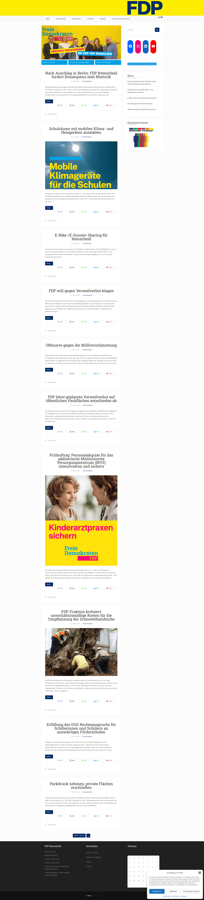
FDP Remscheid (96, 896)
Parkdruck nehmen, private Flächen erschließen (81, 785)
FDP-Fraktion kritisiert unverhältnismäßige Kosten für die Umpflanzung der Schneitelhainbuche (81, 615)
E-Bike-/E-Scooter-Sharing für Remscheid (81, 237)
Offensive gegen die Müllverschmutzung (81, 345)
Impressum (183, 896)
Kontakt (103, 19)
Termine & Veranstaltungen (79, 62)
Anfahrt (88, 862)
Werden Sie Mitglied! (103, 62)
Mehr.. (49, 101)
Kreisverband (60, 19)
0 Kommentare (87, 81)
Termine (90, 19)
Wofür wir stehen (48, 62)
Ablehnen (173, 891)
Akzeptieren (157, 891)
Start (48, 19)
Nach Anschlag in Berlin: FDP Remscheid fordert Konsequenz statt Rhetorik (81, 74)
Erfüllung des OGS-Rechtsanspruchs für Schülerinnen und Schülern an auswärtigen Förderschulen (81, 728)
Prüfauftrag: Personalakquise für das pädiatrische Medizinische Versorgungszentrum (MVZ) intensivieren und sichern (81, 460)
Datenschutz (167, 896)
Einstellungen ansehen (191, 891)
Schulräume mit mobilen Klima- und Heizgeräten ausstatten (81, 130)
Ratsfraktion (76, 19)
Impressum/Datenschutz (121, 19)
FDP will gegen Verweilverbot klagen (81, 290)
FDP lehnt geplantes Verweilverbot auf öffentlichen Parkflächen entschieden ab (81, 398)
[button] (200, 873)
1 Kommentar (86, 243)
